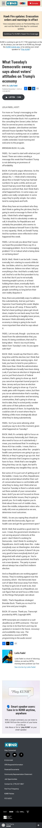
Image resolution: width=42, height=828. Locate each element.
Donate (35, 3)
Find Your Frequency (11, 789)
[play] (3, 825)
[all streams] (39, 825)
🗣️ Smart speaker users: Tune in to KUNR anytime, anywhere (21, 710)
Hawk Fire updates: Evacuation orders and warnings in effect (21, 18)
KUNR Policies (9, 794)
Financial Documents (11, 769)
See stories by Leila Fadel (25, 667)
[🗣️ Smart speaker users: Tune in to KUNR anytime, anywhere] (21, 691)
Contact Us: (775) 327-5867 (14, 784)
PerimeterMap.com (31, 24)
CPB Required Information (13, 765)
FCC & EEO (8, 798)
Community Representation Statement (18, 774)
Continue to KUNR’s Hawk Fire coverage (21, 34)
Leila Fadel (13, 86)
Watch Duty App (20, 26)
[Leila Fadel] (7, 656)
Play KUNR (25, 49)
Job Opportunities (10, 779)
